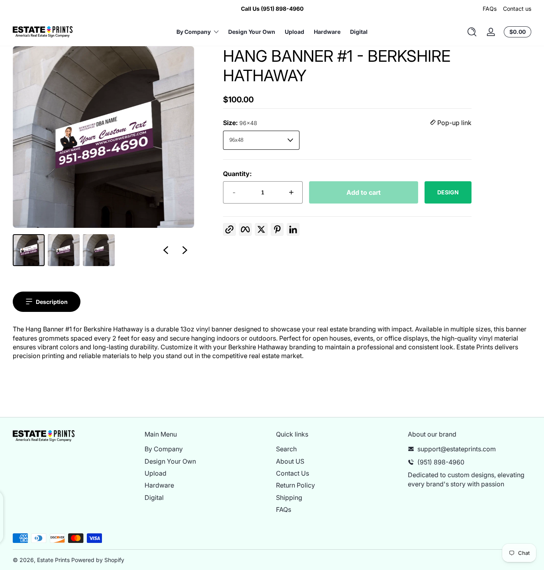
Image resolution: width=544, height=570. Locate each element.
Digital (154, 497)
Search (286, 449)
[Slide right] (184, 250)
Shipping (289, 497)
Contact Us (292, 473)
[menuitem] (206, 449)
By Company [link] (193, 31)
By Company (164, 449)
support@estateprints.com (456, 449)
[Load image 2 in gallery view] (64, 250)
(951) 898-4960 (440, 462)
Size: (240, 123)
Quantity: (237, 174)
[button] (471, 32)
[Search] (472, 32)
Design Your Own (170, 461)
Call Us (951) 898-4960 (272, 8)
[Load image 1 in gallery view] (29, 250)
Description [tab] (52, 301)
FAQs (490, 8)
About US (290, 461)
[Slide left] (165, 250)
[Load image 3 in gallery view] (99, 250)
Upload (155, 473)
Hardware (159, 485)
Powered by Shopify (97, 559)
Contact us (517, 8)
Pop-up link (454, 123)
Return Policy (295, 485)
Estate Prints (53, 559)
